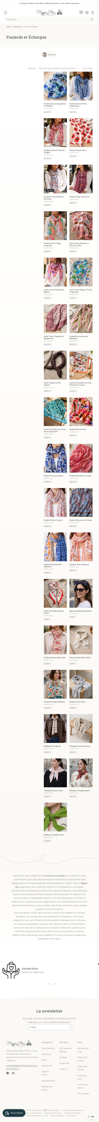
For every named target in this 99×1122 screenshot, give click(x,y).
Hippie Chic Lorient (82, 1059)
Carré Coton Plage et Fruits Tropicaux (80, 291)
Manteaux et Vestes (47, 1088)
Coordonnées (71, 1115)
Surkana (63, 1057)
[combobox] (49, 20)
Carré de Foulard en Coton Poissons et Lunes (80, 384)
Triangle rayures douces (79, 746)
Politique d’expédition (72, 1113)
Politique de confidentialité (31, 1113)
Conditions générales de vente (37, 1115)
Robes (44, 1060)
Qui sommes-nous (83, 1050)
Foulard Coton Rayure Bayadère (78, 337)
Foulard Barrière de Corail (80, 476)
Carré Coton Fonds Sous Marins (54, 291)
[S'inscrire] (70, 1027)
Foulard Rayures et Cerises (80, 520)
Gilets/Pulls (47, 1065)
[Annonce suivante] (94, 3)
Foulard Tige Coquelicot (79, 197)
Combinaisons (48, 1080)
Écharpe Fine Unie (77, 702)
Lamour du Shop (52, 1110)
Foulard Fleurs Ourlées (53, 476)
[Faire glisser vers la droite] (55, 984)
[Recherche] (92, 19)
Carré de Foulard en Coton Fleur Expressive (55, 430)
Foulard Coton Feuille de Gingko (54, 151)
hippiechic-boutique (28, 1110)
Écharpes (52, 54)
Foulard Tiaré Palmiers (79, 564)
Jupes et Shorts (45, 1073)
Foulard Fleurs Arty (77, 429)
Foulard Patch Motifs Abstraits (53, 565)
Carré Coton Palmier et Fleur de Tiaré (79, 244)
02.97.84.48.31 (12, 1068)
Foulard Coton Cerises (53, 520)
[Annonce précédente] (5, 3)
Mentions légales (57, 1115)
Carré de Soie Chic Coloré (80, 657)
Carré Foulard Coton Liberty (52, 384)
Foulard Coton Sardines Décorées (54, 198)
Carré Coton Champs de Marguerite (54, 337)
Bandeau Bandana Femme (80, 611)
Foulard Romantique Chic (55, 657)
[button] (5, 12)
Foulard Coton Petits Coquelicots (78, 105)
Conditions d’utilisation (53, 1113)
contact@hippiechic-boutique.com (21, 1065)
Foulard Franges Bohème (54, 702)
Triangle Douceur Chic (53, 790)
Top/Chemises (48, 1048)
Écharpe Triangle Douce (54, 835)
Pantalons (46, 1054)
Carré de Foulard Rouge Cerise (54, 612)
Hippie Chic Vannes (82, 1068)
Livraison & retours (82, 1086)
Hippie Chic (64, 1063)
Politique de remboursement (73, 1110)
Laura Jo (63, 1069)
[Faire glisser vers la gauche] (44, 984)
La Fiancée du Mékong (65, 1050)
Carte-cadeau (83, 1093)
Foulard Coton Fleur (77, 150)
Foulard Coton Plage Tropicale (52, 244)
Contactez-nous (82, 1077)
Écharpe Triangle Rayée (79, 790)
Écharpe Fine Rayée (52, 746)
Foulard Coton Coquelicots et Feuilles (55, 105)
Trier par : (32, 68)
